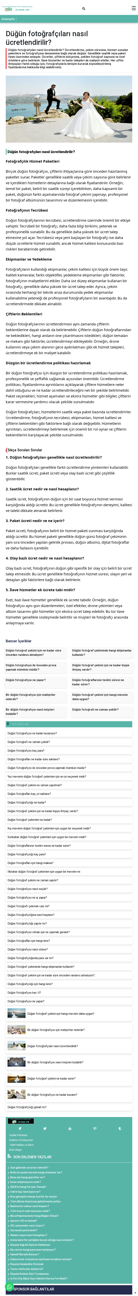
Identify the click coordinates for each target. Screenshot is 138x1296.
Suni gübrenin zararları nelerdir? (29, 1167)
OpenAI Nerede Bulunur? (24, 1254)
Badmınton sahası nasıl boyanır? (29, 1206)
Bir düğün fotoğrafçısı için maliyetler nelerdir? (31, 697)
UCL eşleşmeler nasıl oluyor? (27, 1225)
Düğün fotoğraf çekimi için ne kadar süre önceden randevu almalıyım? (33, 653)
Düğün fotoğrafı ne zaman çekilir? (95, 709)
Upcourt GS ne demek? (23, 1220)
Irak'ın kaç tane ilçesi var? (25, 1191)
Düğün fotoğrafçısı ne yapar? (26, 680)
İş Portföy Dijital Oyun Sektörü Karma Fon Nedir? (39, 1278)
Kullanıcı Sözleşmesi (21, 1140)
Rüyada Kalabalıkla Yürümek (26, 1264)
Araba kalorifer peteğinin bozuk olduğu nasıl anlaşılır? (42, 1240)
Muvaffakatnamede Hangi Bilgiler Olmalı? (34, 1215)
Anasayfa (8, 19)
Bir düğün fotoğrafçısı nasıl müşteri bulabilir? (30, 712)
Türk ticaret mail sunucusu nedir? (30, 1211)
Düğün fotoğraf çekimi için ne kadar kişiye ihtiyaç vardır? (100, 667)
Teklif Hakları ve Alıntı (21, 1144)
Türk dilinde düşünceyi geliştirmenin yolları (35, 1201)
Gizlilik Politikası (18, 1135)
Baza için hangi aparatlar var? (27, 1177)
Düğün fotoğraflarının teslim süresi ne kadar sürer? (98, 682)
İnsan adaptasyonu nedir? (25, 1182)
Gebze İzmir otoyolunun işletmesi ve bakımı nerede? (41, 1259)
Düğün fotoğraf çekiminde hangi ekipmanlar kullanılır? (102, 653)
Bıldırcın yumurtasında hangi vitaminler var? (36, 1172)
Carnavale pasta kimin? (23, 1230)
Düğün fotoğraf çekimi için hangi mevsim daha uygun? (100, 697)
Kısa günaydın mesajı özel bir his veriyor (33, 1196)
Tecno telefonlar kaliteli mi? (26, 1269)
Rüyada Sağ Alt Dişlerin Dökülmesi (30, 1244)
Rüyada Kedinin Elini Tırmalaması (29, 1273)
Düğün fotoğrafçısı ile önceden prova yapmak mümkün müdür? (31, 667)
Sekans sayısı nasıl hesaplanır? (28, 1235)
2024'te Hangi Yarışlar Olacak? (28, 1186)
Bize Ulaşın (15, 1149)
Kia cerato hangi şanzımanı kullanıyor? (33, 1249)
